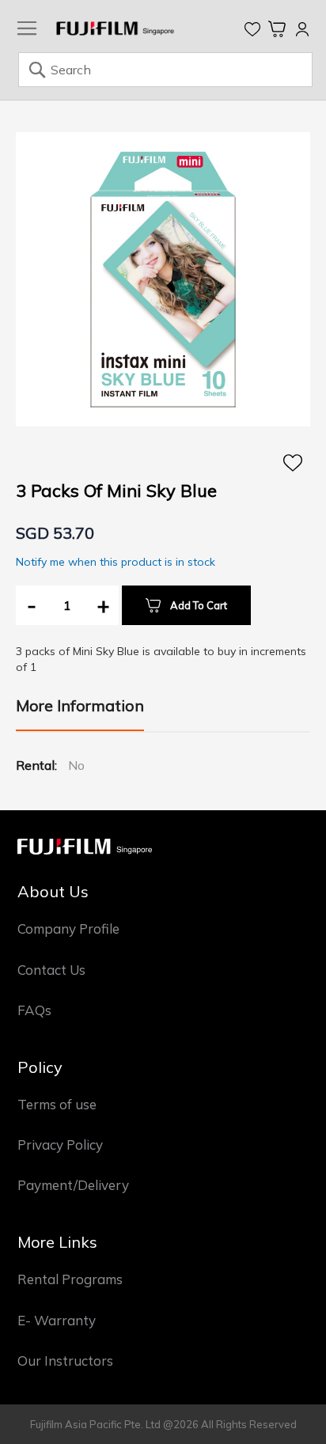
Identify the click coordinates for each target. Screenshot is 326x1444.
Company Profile (68, 928)
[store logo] (115, 28)
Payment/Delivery (73, 1185)
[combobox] (165, 69)
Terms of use (57, 1104)
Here (292, 462)
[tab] (80, 712)
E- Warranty (56, 1320)
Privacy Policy (60, 1144)
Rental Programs (70, 1279)
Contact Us (51, 969)
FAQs (34, 1010)
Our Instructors (65, 1360)
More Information (80, 705)
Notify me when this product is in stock (115, 562)
